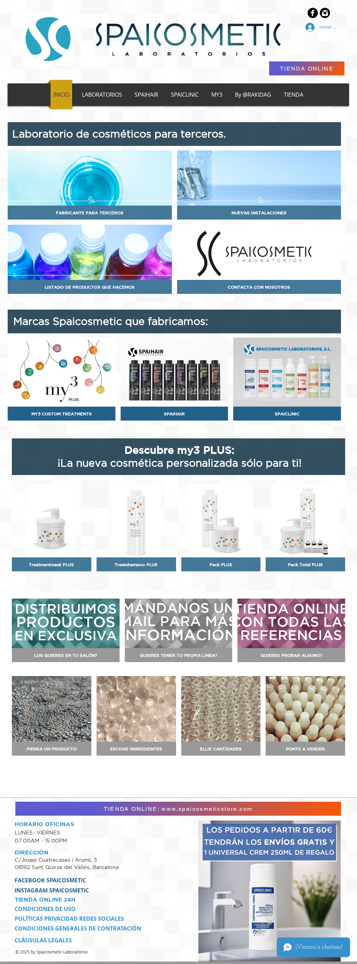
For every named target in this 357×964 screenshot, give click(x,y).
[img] (51, 716)
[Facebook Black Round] (312, 13)
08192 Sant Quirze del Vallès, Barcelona (67, 867)
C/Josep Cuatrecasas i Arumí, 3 (57, 860)
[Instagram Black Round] (325, 13)
